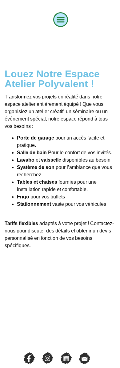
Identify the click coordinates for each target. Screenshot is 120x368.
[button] (60, 19)
